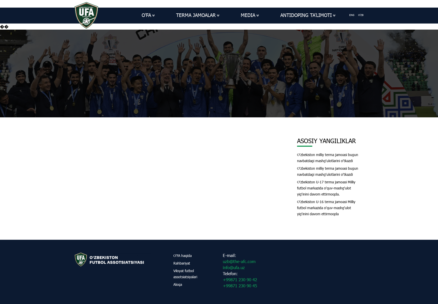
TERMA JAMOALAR (196, 15)
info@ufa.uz (234, 267)
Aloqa (177, 284)
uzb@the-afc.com (239, 261)
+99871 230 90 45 (240, 285)
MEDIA (248, 15)
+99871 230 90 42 (240, 279)
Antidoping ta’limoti (306, 15)
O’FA (146, 15)
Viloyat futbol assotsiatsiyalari (185, 274)
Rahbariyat (181, 263)
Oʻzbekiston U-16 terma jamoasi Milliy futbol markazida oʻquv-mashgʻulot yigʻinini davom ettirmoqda (326, 208)
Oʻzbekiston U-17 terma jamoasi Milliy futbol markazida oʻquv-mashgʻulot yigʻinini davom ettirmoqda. (326, 188)
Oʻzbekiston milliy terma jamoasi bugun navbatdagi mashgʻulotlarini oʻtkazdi (327, 158)
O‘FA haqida (182, 255)
